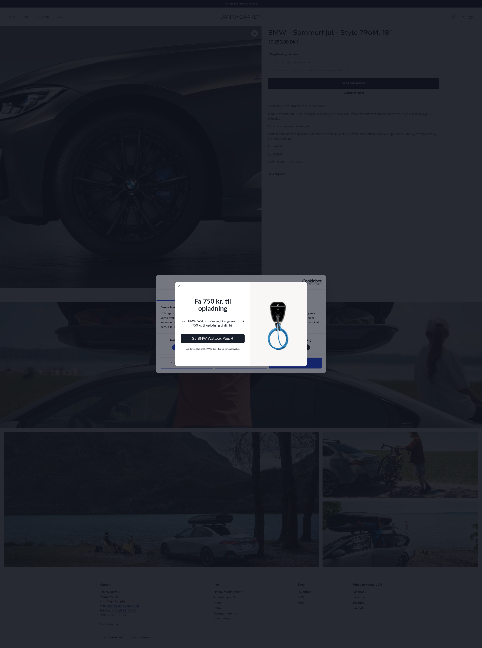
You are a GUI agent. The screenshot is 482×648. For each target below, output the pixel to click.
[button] (179, 286)
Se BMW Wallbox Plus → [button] (212, 338)
